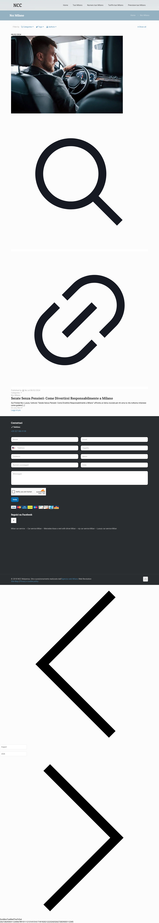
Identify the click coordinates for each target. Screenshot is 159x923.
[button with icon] (13, 520)
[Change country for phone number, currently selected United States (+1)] (14, 447)
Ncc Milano (15, 395)
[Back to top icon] (145, 579)
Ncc (26, 390)
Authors (51, 27)
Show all (142, 27)
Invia (15, 499)
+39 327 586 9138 (18, 431)
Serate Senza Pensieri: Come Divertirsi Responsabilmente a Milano (62, 398)
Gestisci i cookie (149, 919)
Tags (40, 27)
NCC (17, 5)
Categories (27, 27)
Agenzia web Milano (69, 579)
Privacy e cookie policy (29, 581)
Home (132, 15)
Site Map (14, 581)
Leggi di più (16, 410)
